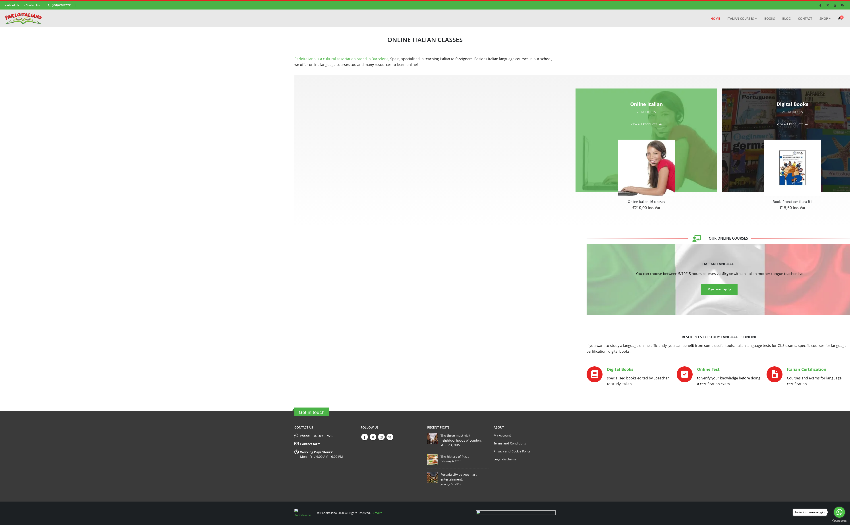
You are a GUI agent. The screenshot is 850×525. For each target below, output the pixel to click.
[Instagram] (835, 5)
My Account (502, 435)
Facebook (364, 437)
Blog (786, 18)
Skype (389, 437)
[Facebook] (820, 5)
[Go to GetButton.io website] (839, 520)
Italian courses (740, 18)
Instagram (381, 437)
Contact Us (32, 5)
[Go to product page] (646, 168)
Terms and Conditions (510, 443)
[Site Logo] (23, 18)
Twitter (373, 437)
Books (769, 18)
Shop (823, 18)
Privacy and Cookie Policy (512, 451)
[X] (828, 5)
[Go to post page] (432, 438)
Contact (805, 18)
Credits (377, 513)
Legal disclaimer (506, 459)
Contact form (310, 444)
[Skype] (842, 5)
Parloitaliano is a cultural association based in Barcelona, (341, 58)
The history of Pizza (454, 456)
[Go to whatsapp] (839, 512)
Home (715, 18)
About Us (13, 5)
